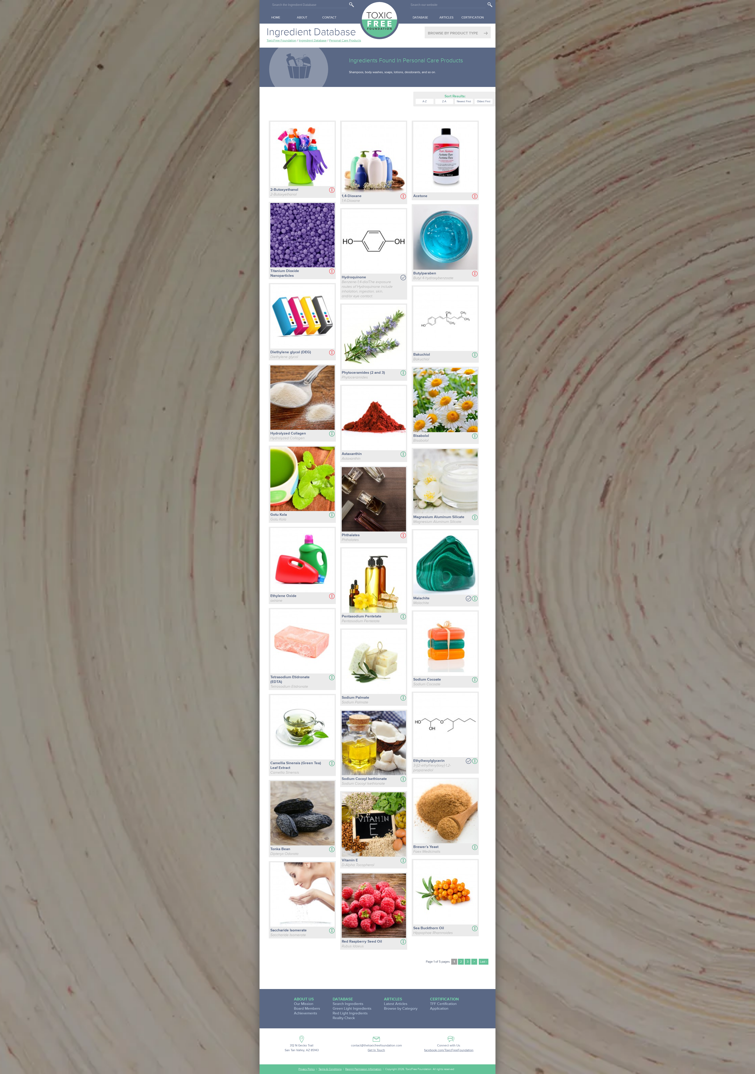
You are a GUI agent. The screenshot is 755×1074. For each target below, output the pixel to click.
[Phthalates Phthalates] (374, 500)
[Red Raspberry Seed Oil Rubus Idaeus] (374, 906)
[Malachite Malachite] (445, 563)
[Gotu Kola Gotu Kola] (302, 479)
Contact (329, 17)
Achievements (305, 1013)
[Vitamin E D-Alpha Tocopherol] (374, 825)
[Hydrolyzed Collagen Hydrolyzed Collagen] (302, 398)
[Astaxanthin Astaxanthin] (374, 418)
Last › (483, 962)
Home (275, 17)
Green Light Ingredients (352, 1008)
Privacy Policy (306, 1069)
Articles (446, 17)
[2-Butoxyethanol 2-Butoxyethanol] (302, 154)
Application (439, 1008)
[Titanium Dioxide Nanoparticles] (302, 235)
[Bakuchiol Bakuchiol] (445, 319)
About (302, 17)
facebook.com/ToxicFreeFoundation (448, 1050)
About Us (304, 999)
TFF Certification (443, 1004)
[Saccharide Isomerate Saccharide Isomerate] (302, 895)
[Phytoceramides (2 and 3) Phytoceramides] (374, 337)
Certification (472, 17)
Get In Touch (376, 1050)
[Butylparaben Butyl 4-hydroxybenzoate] (445, 238)
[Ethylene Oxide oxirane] (302, 560)
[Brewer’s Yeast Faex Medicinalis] (445, 811)
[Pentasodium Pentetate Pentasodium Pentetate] (374, 581)
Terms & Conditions (330, 1069)
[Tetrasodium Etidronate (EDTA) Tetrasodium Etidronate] (302, 642)
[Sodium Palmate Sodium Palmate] (374, 662)
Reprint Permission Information (363, 1069)
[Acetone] (445, 158)
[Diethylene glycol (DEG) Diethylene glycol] (302, 317)
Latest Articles (395, 1004)
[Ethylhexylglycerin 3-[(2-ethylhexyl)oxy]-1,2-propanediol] (445, 725)
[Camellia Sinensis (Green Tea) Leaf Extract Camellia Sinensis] (302, 728)
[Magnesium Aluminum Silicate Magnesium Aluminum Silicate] (445, 482)
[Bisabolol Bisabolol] (445, 400)
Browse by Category (400, 1008)
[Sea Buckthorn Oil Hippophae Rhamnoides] (445, 893)
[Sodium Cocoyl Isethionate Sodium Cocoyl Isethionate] (374, 743)
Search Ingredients (348, 1004)
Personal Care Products (345, 40)
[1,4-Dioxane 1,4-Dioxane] (374, 158)
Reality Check (344, 1018)
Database (420, 17)
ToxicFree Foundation (281, 40)
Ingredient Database (313, 40)
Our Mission (303, 1004)
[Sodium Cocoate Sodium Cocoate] (445, 644)
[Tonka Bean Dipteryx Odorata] (302, 814)
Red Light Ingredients (350, 1013)
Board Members (307, 1008)
